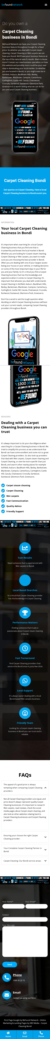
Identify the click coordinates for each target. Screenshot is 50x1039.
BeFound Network (30, 1020)
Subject (5, 915)
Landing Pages (20, 1023)
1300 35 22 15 (19, 980)
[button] (46, 5)
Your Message (8, 925)
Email (24, 1036)
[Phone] (6, 977)
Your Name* (7, 902)
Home (8, 1036)
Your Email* (30, 902)
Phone (17, 975)
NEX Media (34, 1023)
